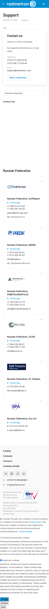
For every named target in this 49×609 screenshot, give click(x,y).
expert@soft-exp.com (17, 213)
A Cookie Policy (9, 508)
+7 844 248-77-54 (16, 347)
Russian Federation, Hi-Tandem (23, 379)
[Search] (44, 4)
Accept (4, 599)
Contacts (7, 461)
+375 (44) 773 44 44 (17, 63)
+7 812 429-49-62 (16, 255)
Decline (4, 603)
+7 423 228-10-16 (16, 304)
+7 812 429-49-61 (16, 252)
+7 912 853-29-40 (16, 386)
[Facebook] (11, 473)
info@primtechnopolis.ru (19, 308)
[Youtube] (17, 473)
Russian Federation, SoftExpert (23, 198)
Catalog (7, 451)
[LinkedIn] (23, 473)
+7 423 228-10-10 (16, 302)
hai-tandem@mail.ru (16, 390)
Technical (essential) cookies (16, 537)
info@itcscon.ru (14, 351)
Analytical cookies (10, 560)
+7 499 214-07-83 (16, 206)
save (3, 607)
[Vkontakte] (5, 473)
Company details (11, 466)
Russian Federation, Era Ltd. (22, 418)
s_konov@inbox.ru (15, 430)
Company (7, 456)
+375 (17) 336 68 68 (17, 60)
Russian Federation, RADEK (21, 245)
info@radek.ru (13, 259)
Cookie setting (25, 531)
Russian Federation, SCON (21, 336)
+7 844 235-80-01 (16, 344)
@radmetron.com (22, 70)
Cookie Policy (35, 522)
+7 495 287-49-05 (16, 209)
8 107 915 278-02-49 (17, 426)
